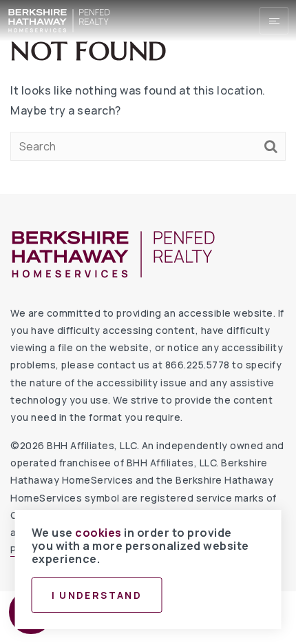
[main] (148, 97)
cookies (98, 532)
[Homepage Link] (59, 19)
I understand (97, 595)
